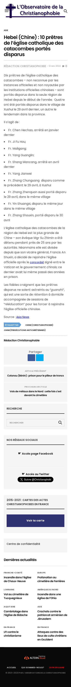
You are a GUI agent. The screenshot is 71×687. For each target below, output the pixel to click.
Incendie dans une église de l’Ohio (49, 596)
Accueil (11, 667)
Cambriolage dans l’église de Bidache (16, 613)
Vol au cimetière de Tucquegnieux (16, 596)
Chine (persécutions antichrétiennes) (25, 330)
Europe (41, 573)
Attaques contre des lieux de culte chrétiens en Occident (52, 635)
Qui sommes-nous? (32, 667)
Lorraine (9, 590)
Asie (6, 30)
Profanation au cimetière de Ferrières (51, 579)
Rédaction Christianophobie (25, 66)
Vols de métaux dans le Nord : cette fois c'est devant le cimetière (35, 393)
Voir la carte (35, 520)
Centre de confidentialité (23, 544)
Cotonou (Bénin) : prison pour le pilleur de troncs (35, 375)
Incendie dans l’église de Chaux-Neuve (17, 579)
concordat (37, 262)
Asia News (22, 317)
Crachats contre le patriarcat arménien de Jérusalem (52, 615)
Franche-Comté (13, 573)
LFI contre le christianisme (12, 634)
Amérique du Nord (48, 590)
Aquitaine (9, 607)
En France (9, 627)
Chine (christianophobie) (39, 325)
